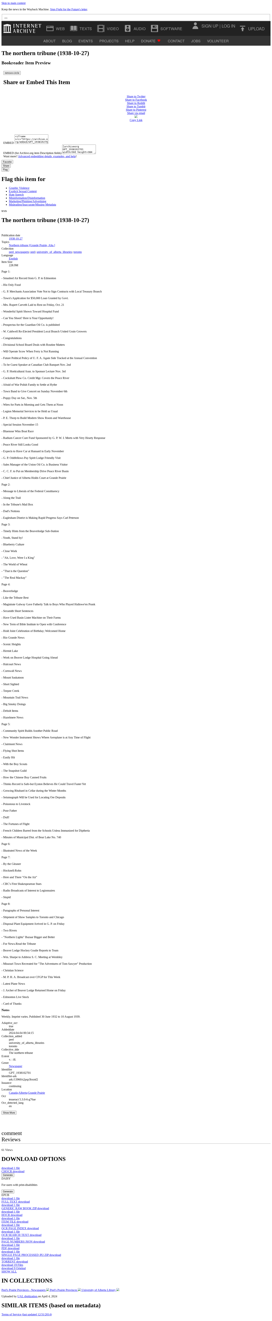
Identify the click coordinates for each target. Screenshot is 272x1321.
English (13, 258)
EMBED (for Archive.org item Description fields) (32, 153)
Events (85, 40)
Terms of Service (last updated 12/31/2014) (26, 1314)
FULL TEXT (15, 1201)
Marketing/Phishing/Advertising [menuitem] (27, 201)
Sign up (210, 26)
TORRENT (14, 1261)
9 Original (13, 1268)
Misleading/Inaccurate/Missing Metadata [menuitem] (32, 204)
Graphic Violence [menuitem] (19, 188)
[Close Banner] (5, 18)
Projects (109, 40)
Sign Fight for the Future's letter (68, 9)
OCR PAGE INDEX (20, 1228)
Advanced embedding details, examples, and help (47, 156)
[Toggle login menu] (195, 25)
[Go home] (23, 28)
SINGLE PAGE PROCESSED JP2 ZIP (31, 1254)
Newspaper (15, 1066)
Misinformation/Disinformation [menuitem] (27, 197)
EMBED (8, 142)
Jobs (196, 40)
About (49, 40)
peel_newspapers (19, 251)
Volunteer (218, 40)
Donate (148, 40)
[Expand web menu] (56, 28)
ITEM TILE (14, 1221)
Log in (228, 26)
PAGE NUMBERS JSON (23, 1241)
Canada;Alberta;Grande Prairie (27, 1092)
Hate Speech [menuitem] (16, 194)
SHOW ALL (9, 1271)
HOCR (11, 1215)
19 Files (12, 1264)
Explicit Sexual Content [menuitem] (23, 191)
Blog (67, 40)
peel (32, 251)
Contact (176, 40)
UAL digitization (27, 1296)
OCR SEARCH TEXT (21, 1235)
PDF (10, 1248)
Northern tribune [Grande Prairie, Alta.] (32, 245)
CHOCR (12, 1171)
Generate (8, 1175)
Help (130, 40)
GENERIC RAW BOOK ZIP (25, 1208)
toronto (77, 251)
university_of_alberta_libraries (54, 251)
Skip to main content (13, 3)
